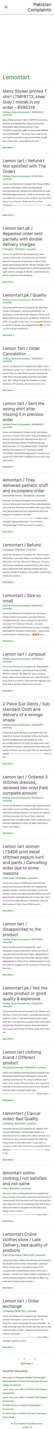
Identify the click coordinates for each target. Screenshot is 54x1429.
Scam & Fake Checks (12, 495)
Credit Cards (8, 878)
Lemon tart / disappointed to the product (22, 929)
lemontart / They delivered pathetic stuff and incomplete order (25, 485)
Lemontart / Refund (22, 544)
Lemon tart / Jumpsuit (24, 654)
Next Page (27, 1363)
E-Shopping (8, 249)
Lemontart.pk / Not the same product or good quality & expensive (25, 993)
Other (5, 1188)
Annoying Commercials (13, 1067)
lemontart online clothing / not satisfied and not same (25, 1178)
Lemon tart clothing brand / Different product (22, 1057)
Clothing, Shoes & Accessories (16, 112)
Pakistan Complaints (39, 7)
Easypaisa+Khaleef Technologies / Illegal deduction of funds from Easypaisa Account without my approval (25, 1381)
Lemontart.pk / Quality (24, 295)
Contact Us (27, 1427)
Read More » (8, 147)
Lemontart (7, 115)
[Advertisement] (27, 43)
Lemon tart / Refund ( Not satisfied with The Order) (24, 166)
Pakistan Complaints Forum (31, 1424)
